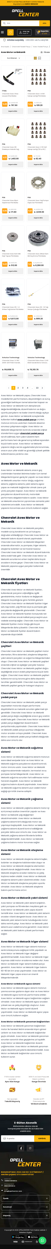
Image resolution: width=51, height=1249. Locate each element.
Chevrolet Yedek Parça (21, 46)
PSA (29, 91)
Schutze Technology (10, 357)
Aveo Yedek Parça (40, 46)
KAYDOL (42, 1138)
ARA (44, 23)
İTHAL (4, 91)
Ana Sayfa (5, 46)
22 (37, 387)
